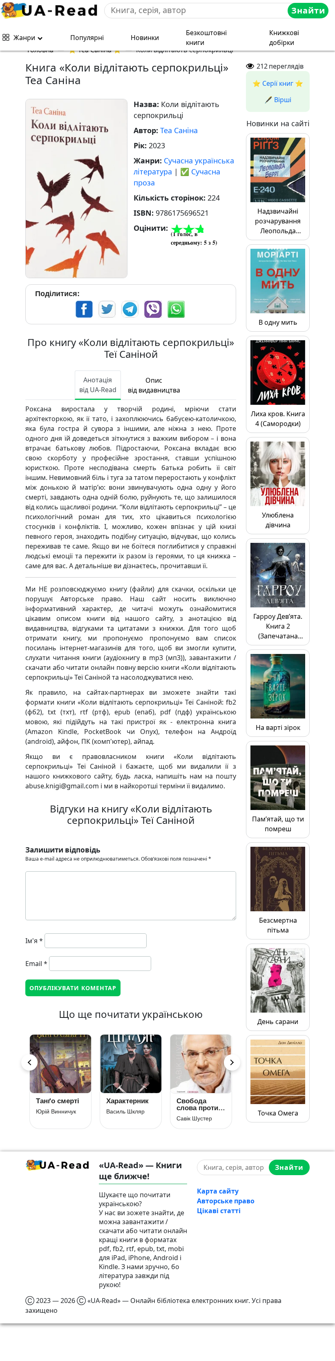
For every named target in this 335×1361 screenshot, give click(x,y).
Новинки (145, 37)
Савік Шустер (53, 1118)
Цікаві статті (219, 1210)
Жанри (24, 37)
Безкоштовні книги (206, 37)
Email (36, 963)
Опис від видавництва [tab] (154, 385)
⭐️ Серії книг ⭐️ (277, 83)
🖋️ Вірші (277, 99)
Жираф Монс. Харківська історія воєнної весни (130, 1104)
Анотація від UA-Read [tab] (97, 384)
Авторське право (226, 1200)
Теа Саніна (179, 130)
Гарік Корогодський (201, 1118)
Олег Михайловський (130, 1118)
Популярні (87, 37)
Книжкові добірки (284, 37)
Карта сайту (218, 1191)
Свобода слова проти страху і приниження (57, 1104)
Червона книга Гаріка (201, 1104)
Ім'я (34, 940)
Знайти (308, 10)
